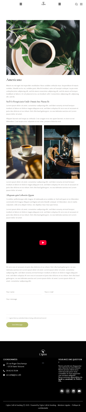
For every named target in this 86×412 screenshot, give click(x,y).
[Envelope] (79, 391)
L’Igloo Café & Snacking (14, 405)
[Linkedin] (73, 391)
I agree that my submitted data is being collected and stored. (28, 318)
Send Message (17, 325)
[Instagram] (67, 391)
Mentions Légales (64, 405)
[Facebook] (62, 391)
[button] (21, 4)
